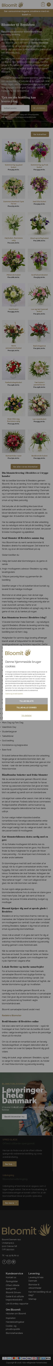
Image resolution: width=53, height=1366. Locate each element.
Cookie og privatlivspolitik (14, 694)
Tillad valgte (26, 701)
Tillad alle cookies (26, 708)
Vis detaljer (26, 715)
